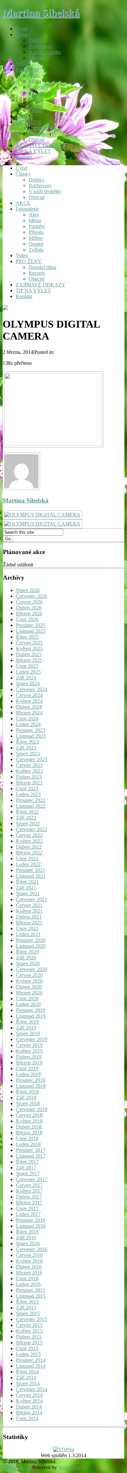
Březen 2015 (29, 1342)
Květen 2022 (29, 841)
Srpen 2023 (28, 753)
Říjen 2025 (27, 637)
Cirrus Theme (17, 1467)
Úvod (21, 28)
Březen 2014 (29, 1412)
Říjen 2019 (27, 1022)
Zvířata (36, 110)
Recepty (37, 133)
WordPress (69, 1467)
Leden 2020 (28, 1004)
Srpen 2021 (28, 893)
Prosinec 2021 (30, 870)
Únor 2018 (27, 1138)
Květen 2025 (29, 648)
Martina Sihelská (41, 12)
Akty (34, 75)
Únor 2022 (27, 858)
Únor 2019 (27, 1068)
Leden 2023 (28, 794)
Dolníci (36, 40)
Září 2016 (26, 1237)
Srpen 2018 (28, 1103)
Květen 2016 (29, 1261)
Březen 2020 (29, 992)
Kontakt (24, 157)
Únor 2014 (27, 1418)
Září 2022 (26, 817)
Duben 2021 (29, 917)
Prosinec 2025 (30, 625)
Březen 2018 (29, 1132)
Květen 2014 (29, 1401)
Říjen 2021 (27, 882)
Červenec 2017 (31, 1179)
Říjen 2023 (27, 742)
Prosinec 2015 (30, 1290)
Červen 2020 (29, 975)
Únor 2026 (27, 619)
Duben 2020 (29, 987)
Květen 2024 (29, 701)
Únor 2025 (27, 666)
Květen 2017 (29, 1191)
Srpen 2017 (28, 1173)
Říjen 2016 (27, 1232)
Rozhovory (40, 46)
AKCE (23, 63)
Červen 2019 (29, 1045)
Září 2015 (26, 1307)
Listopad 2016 (31, 1226)
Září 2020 (26, 957)
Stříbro (36, 98)
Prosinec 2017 (30, 1150)
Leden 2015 (28, 1354)
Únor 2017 (27, 1208)
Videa (22, 116)
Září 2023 (26, 747)
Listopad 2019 (31, 1016)
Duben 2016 (29, 1267)
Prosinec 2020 (30, 940)
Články (23, 34)
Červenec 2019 (31, 1039)
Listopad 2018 (31, 1086)
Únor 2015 (27, 1348)
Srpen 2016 (28, 1243)
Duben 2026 (29, 607)
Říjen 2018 (27, 1092)
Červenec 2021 (31, 899)
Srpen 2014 (28, 1383)
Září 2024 (26, 677)
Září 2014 (26, 1377)
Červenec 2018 (31, 1109)
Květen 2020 (29, 981)
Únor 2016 (27, 1278)
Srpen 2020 (28, 963)
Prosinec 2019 (30, 1010)
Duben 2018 (29, 1127)
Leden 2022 (28, 864)
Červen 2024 (29, 695)
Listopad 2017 (31, 1156)
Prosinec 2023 (30, 730)
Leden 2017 (28, 1214)
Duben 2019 (29, 1057)
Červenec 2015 (31, 1319)
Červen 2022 (29, 835)
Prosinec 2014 (30, 1360)
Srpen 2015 (28, 1313)
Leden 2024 (28, 724)
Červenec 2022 (31, 829)
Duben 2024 (29, 707)
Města (35, 81)
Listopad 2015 (31, 1296)
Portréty (37, 87)
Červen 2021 (29, 905)
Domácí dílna (42, 128)
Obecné (37, 58)
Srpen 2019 (28, 1033)
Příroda (36, 93)
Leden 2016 (28, 1284)
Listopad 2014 (31, 1366)
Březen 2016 (29, 1272)
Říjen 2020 (27, 952)
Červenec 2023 (31, 759)
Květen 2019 (29, 1051)
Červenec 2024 (31, 689)
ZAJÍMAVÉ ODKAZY (40, 145)
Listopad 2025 (31, 631)
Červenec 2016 (31, 1249)
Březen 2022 (29, 852)
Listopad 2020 (31, 946)
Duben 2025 (29, 654)
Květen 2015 (29, 1331)
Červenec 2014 (31, 1389)
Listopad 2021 (31, 876)
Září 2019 (26, 1027)
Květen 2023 (29, 771)
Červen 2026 (29, 602)
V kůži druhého (45, 52)
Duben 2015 (29, 1337)
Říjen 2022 (27, 812)
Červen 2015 (29, 1325)
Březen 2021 (29, 922)
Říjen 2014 (27, 1371)
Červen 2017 (29, 1185)
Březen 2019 (29, 1062)
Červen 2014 (29, 1395)
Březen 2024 (29, 712)
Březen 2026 (29, 613)
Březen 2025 (29, 660)
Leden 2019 (28, 1074)
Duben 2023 (29, 777)
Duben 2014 (29, 1406)
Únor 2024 (27, 718)
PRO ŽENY (29, 122)
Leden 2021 (28, 934)
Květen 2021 (29, 911)
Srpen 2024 (28, 683)
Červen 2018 (29, 1115)
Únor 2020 (27, 998)
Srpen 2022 (28, 823)
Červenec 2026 (31, 596)
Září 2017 (26, 1167)
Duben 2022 (29, 847)
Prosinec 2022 (30, 800)
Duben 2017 (29, 1197)
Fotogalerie (27, 69)
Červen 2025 (29, 642)
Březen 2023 (29, 782)
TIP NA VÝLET (33, 151)
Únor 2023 (27, 788)
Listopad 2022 (31, 806)
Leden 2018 (28, 1144)
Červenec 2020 (31, 969)
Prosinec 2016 (30, 1220)
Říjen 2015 (27, 1302)
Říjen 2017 (27, 1162)
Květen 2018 (29, 1121)
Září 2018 (26, 1097)
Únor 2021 (27, 928)
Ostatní (36, 104)
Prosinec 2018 (30, 1080)
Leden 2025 (28, 672)
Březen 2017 (29, 1202)
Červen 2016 (29, 1255)
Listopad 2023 (31, 736)
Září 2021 (26, 887)
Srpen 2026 (28, 590)
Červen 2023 (29, 765)
